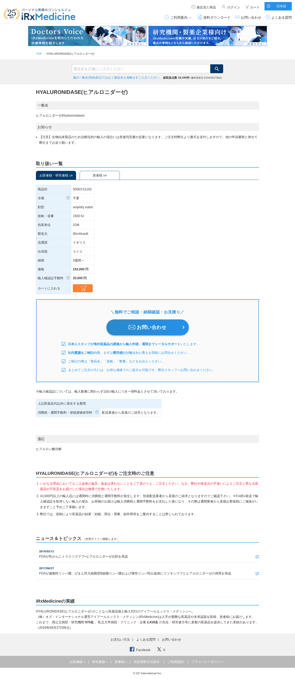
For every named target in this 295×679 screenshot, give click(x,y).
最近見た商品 (206, 7)
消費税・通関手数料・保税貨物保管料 (65, 412)
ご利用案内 (178, 17)
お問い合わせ (251, 17)
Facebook (143, 650)
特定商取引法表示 (147, 662)
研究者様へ (100, 662)
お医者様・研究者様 (56, 175)
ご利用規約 (176, 662)
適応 (41, 439)
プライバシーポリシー (208, 662)
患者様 (100, 175)
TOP (39, 53)
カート (255, 7)
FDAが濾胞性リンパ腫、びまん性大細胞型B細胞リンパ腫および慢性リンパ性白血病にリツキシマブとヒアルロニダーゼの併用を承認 (135, 573)
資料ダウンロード (217, 17)
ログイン (233, 7)
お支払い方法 (120, 639)
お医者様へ (78, 662)
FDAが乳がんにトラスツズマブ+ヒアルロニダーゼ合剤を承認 (83, 556)
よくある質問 (281, 17)
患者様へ (121, 662)
